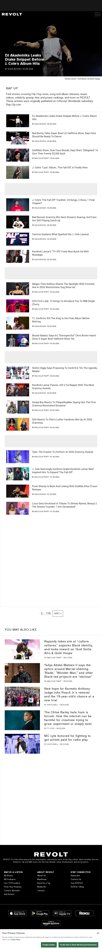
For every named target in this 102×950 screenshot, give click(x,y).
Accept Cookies (49, 945)
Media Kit (41, 886)
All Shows (8, 875)
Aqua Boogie (14, 69)
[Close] (98, 933)
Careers (41, 890)
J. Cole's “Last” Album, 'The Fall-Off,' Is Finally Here (60, 167)
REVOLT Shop (77, 886)
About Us (41, 875)
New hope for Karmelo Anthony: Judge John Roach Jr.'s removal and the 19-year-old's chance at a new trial (69, 694)
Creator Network (12, 890)
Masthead (41, 879)
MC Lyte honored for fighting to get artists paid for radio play (67, 738)
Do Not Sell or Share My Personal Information (78, 945)
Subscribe (75, 875)
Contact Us (76, 879)
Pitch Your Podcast (13, 886)
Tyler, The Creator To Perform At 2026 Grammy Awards (62, 451)
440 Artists (9, 894)
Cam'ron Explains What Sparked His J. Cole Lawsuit (60, 234)
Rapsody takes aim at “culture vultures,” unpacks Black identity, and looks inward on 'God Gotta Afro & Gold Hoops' (68, 647)
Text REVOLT (77, 883)
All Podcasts (10, 879)
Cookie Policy (15, 940)
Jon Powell (52, 705)
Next (57, 613)
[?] (17, 120)
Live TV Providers (12, 883)
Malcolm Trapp (42, 158)
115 (48, 613)
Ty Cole (50, 728)
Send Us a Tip (43, 883)
